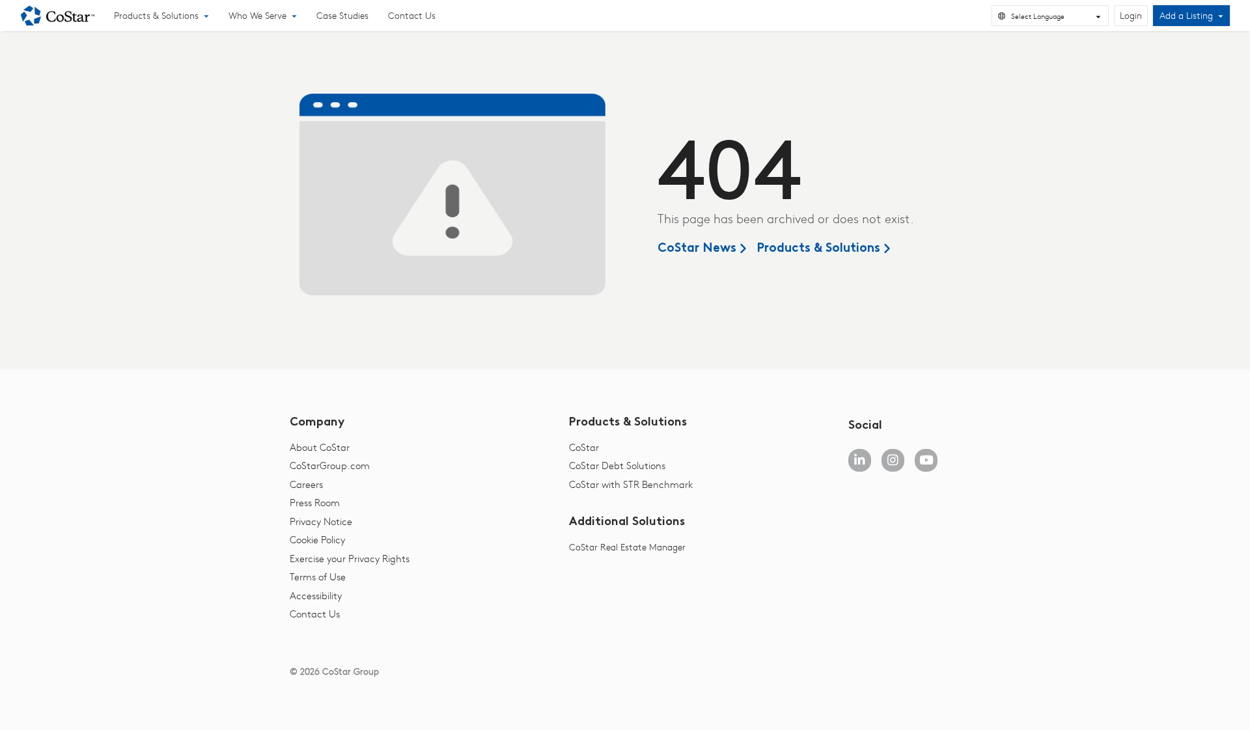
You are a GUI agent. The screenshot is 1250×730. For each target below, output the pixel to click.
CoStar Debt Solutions (617, 465)
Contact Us (412, 15)
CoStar (584, 447)
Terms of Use (318, 576)
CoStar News (697, 249)
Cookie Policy (317, 539)
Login (1131, 15)
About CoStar (320, 447)
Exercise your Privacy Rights (350, 558)
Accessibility (316, 595)
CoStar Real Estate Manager (627, 546)
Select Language (1037, 16)
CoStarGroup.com (330, 465)
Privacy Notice (321, 521)
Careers (306, 484)
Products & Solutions (818, 249)
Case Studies (342, 15)
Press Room (315, 502)
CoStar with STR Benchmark (631, 484)
